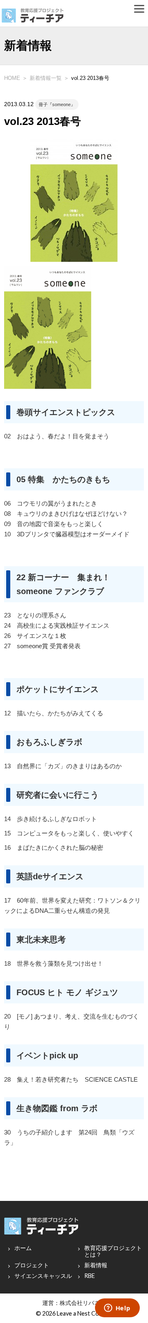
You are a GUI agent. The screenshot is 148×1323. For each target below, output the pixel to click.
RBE (89, 1276)
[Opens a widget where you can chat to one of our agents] (117, 1308)
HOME (12, 78)
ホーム (23, 1248)
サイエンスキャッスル (43, 1276)
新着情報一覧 (46, 78)
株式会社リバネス (83, 1302)
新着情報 (95, 1265)
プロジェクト (31, 1265)
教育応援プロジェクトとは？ (113, 1251)
